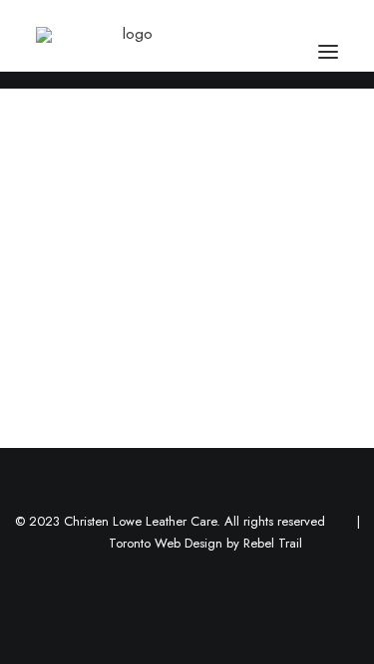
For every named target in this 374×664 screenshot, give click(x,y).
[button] (328, 52)
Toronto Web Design (165, 543)
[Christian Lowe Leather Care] (129, 52)
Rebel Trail (272, 543)
